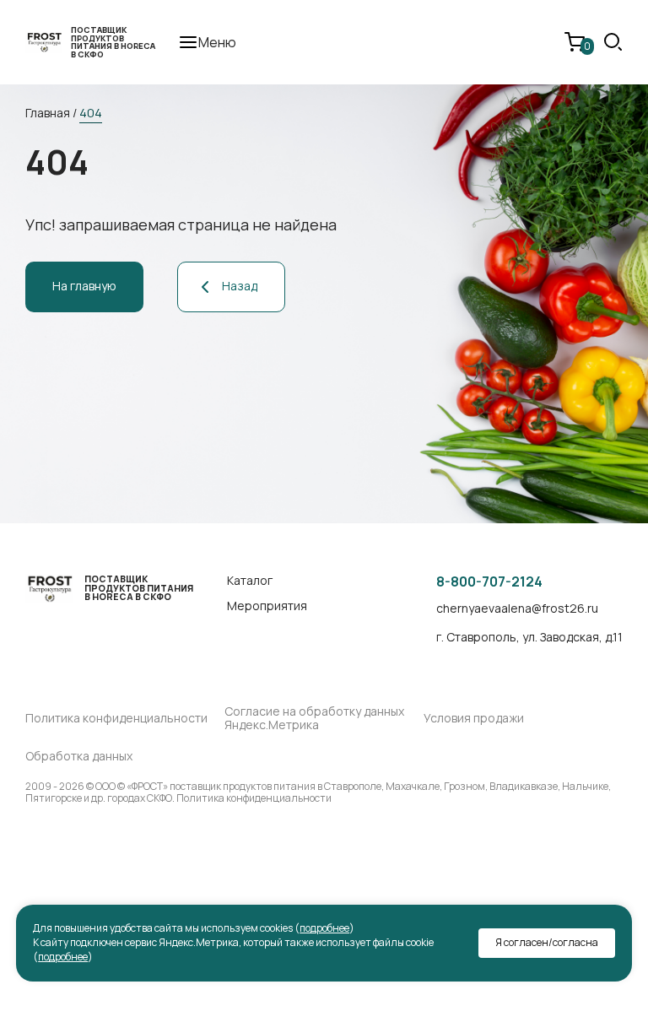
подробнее (324, 928)
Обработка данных (78, 756)
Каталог (250, 581)
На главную (84, 286)
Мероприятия (267, 606)
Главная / (51, 113)
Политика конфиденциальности (116, 718)
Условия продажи (474, 718)
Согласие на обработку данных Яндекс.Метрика (314, 719)
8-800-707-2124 (489, 582)
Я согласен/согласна (546, 942)
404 (90, 113)
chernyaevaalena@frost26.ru (517, 609)
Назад (239, 286)
